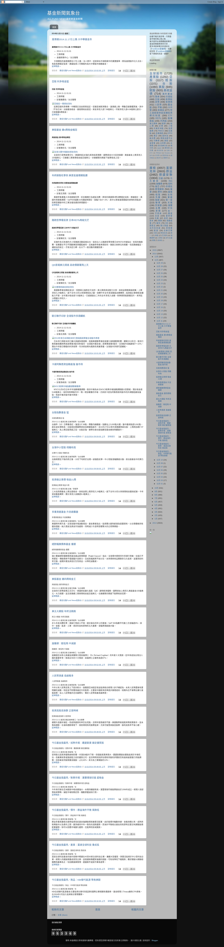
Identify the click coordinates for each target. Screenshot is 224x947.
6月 (156, 502)
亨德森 (158, 213)
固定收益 (165, 155)
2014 (154, 254)
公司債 (163, 143)
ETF (170, 115)
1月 (156, 519)
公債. (152, 150)
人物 (170, 126)
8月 (156, 495)
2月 (156, 515)
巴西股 (163, 121)
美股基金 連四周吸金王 (64, 579)
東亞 (156, 136)
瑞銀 (157, 200)
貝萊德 (158, 205)
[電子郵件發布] (119, 71)
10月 (157, 488)
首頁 (54, 27)
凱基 (156, 230)
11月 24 (160, 280)
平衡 (160, 107)
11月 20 (160, 294)
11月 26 (160, 273)
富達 (170, 192)
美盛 (156, 235)
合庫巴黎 (168, 230)
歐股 (152, 90)
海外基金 (167, 94)
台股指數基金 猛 (60, 412)
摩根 (153, 168)
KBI (166, 223)
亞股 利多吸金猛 (60, 81)
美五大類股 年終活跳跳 (64, 611)
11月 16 (160, 307)
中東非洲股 (159, 128)
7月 (156, 498)
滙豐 (170, 205)
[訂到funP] (151, 533)
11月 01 (160, 484)
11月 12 (160, 318)
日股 (157, 99)
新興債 (169, 102)
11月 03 (160, 480)
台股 (167, 83)
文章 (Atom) (62, 915)
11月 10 (160, 460)
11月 (157, 260)
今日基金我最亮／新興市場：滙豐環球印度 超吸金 (78, 777)
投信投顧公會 (162, 146)
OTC (151, 153)
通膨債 (165, 158)
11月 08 (160, 463)
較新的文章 (58, 909)
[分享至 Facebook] (131, 70)
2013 (154, 523)
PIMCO (161, 131)
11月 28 (160, 266)
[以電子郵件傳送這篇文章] (124, 70)
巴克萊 (164, 235)
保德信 (169, 186)
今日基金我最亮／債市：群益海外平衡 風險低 (75, 810)
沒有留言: (112, 71)
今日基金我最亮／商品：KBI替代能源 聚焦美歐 (76, 880)
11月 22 (160, 287)
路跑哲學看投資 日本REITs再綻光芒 (70, 220)
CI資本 (160, 238)
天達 (170, 202)
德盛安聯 (165, 174)
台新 (170, 194)
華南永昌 (163, 233)
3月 (156, 512)
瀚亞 (157, 186)
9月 (156, 491)
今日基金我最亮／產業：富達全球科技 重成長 (75, 845)
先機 (158, 197)
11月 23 (160, 283)
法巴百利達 (155, 228)
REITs (158, 118)
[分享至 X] (129, 70)
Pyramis (167, 153)
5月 (156, 505)
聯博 (158, 202)
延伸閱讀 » (56, 66)
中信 (170, 208)
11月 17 (160, 304)
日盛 (161, 178)
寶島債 (167, 148)
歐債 (164, 124)
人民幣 (158, 104)
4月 (156, 508)
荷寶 (153, 240)
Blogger (155, 940)
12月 (157, 257)
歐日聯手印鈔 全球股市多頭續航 (68, 316)
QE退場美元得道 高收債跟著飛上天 (70, 265)
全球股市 (156, 73)
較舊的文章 (137, 909)
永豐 (158, 208)
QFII (151, 155)
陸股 (168, 80)
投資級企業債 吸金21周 (64, 479)
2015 (154, 250)
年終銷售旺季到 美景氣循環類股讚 (70, 175)
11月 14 (160, 311)
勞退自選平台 (166, 138)
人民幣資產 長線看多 (63, 675)
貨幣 (157, 102)
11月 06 (160, 470)
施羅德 (159, 183)
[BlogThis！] (126, 70)
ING (170, 181)
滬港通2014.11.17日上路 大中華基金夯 (72, 39)
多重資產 (159, 133)
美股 (162, 87)
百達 (157, 216)
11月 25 (160, 277)
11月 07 (160, 467)
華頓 (160, 221)
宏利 (170, 183)
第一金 (169, 200)
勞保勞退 (160, 150)
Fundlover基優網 (158, 49)
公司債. (157, 155)
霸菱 (170, 213)
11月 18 (160, 300)
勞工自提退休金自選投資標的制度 (161, 113)
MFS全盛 (169, 238)
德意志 (153, 226)
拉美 (168, 150)
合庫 (155, 233)
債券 (157, 96)
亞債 (161, 126)
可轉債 (157, 141)
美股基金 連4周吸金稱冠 (64, 130)
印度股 (169, 96)
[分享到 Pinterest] (134, 70)
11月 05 (160, 473)
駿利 (158, 223)
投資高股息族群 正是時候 (65, 710)
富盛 (170, 197)
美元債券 (153, 124)
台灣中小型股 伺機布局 (64, 447)
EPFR (169, 133)
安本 (151, 221)
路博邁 (160, 240)
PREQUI (158, 153)
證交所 (158, 158)
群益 (169, 171)
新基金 (161, 110)
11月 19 (160, 297)
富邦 (166, 218)
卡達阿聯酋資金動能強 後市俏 (67, 364)
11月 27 (160, 270)
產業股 (154, 76)
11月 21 (160, 290)
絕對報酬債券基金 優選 (64, 544)
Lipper (159, 148)
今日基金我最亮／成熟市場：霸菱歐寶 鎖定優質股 (78, 743)
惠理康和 (159, 189)
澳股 (166, 141)
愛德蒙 (169, 216)
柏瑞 (158, 194)
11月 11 (160, 321)
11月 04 (160, 477)
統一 (170, 211)
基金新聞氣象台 (63, 13)
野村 (160, 192)
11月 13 (160, 314)
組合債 (153, 138)
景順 (158, 211)
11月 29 (160, 263)
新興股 (169, 99)
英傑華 (169, 228)
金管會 (152, 143)
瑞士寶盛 (164, 226)
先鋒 (157, 218)
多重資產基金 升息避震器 (65, 512)
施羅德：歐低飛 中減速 (64, 643)
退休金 (165, 136)
